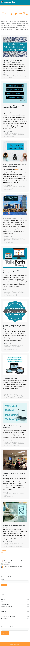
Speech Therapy (8, 76)
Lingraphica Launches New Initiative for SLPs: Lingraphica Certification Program (14, 327)
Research (3, 611)
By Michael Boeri (8, 242)
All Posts (3, 550)
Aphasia (15, 186)
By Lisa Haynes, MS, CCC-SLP (11, 295)
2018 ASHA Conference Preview (12, 218)
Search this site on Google (7, 626)
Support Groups (5, 618)
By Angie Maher (8, 189)
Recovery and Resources (17, 292)
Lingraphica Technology (19, 76)
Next (2, 552)
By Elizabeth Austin (9, 136)
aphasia (17, 169)
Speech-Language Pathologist (8, 616)
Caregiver (15, 494)
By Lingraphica (8, 77)
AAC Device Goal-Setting (10, 378)
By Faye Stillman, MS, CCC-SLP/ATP (13, 397)
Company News (15, 239)
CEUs (12, 346)
